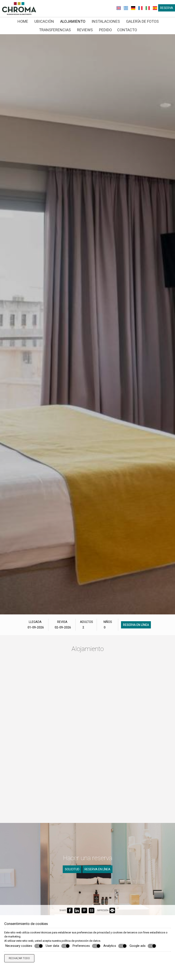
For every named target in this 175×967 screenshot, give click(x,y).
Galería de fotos (142, 21)
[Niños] (108, 627)
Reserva (166, 8)
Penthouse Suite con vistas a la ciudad (137, 783)
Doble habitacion (84, 703)
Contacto (127, 30)
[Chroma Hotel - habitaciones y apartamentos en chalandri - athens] (19, 8)
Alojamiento (72, 21)
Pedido (105, 30)
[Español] (155, 7)
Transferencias (55, 30)
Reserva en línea (136, 625)
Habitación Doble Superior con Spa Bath (138, 709)
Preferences (81, 946)
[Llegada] (35, 627)
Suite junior (78, 777)
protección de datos (87, 940)
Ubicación (44, 21)
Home (23, 21)
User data (52, 946)
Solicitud (72, 869)
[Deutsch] (133, 7)
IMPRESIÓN (103, 910)
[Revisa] (62, 627)
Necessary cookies (18, 946)
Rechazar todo (19, 958)
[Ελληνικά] (126, 7)
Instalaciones (106, 21)
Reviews (85, 30)
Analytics (109, 946)
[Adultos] (86, 627)
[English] (119, 7)
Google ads (138, 946)
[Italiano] (148, 7)
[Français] (140, 7)
